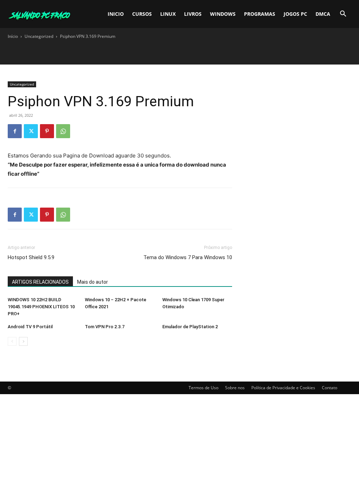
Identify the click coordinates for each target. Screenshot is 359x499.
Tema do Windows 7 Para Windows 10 (187, 257)
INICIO (116, 14)
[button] (342, 14)
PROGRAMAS (259, 14)
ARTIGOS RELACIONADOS (40, 282)
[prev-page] (12, 341)
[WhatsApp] (63, 131)
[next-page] (23, 341)
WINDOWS (223, 14)
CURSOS (142, 14)
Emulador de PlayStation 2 (190, 326)
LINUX (168, 14)
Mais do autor (92, 282)
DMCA (323, 14)
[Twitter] (31, 131)
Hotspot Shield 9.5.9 (31, 257)
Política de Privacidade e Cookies (283, 388)
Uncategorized (39, 36)
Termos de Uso (203, 388)
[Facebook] (15, 131)
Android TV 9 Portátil (30, 326)
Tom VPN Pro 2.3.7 (104, 326)
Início (13, 36)
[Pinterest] (47, 131)
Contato (329, 388)
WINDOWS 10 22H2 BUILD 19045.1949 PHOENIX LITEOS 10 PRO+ (41, 306)
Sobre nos (235, 388)
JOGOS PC (295, 14)
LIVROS (193, 14)
